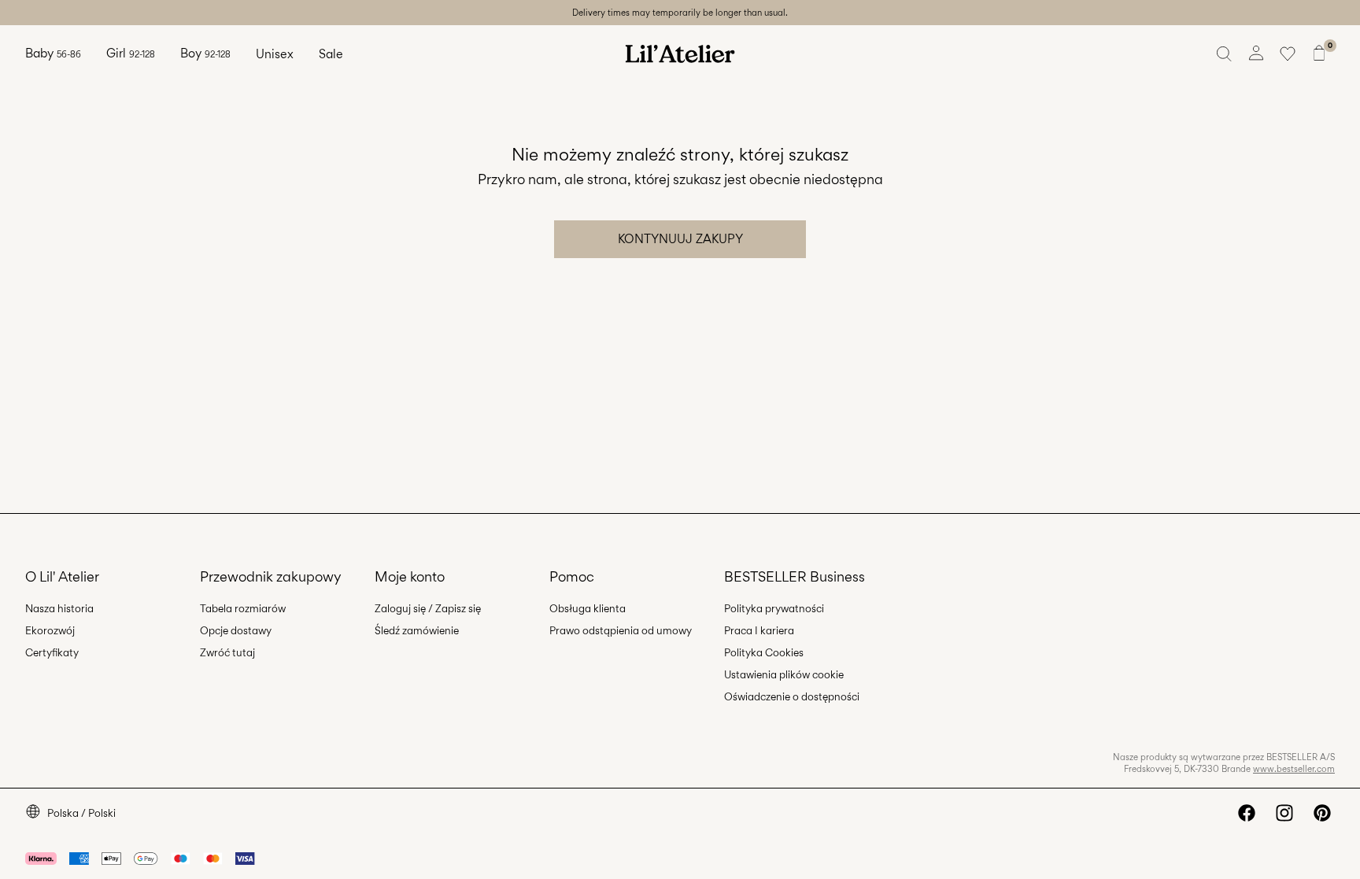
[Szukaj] (1224, 53)
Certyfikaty (52, 652)
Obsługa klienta (587, 608)
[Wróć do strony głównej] (680, 53)
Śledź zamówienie (417, 630)
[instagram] (1284, 812)
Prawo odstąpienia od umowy (620, 630)
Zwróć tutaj (227, 652)
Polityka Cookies (764, 652)
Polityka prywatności (774, 608)
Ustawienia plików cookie (784, 674)
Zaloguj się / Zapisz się (428, 608)
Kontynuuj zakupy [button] (680, 238)
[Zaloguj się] (1256, 53)
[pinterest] (1322, 812)
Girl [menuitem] (130, 53)
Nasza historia (59, 608)
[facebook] (1246, 812)
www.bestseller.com (1294, 768)
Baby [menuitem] (53, 53)
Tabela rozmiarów (243, 608)
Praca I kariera (759, 630)
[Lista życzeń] (1287, 53)
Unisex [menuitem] (275, 53)
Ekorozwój (50, 630)
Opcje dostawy (236, 630)
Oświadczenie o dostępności (791, 696)
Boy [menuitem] (205, 53)
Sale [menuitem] (331, 53)
